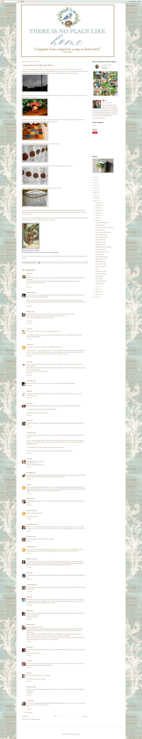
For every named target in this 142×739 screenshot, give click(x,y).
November (98, 205)
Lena (28, 362)
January (98, 294)
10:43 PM (29, 306)
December (98, 202)
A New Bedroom (99, 254)
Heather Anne (30, 559)
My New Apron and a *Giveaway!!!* (104, 227)
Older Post (84, 716)
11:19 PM (29, 356)
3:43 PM (29, 655)
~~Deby (29, 700)
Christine (29, 498)
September (98, 210)
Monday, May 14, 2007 (101, 259)
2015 (95, 182)
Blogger (78, 734)
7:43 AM (29, 681)
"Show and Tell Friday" (101, 235)
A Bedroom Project (100, 266)
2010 (95, 193)
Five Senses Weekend (100, 274)
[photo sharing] (35, 91)
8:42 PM (29, 709)
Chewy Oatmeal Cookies (101, 256)
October (98, 207)
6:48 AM (29, 467)
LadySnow (29, 536)
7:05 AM (29, 479)
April (97, 286)
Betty (28, 403)
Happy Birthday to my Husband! (103, 247)
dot (27, 484)
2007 (95, 200)
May (97, 220)
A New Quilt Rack (100, 225)
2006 (95, 297)
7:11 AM (29, 493)
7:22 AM (29, 505)
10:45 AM (29, 579)
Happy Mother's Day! (100, 261)
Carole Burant (30, 524)
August (98, 213)
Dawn (28, 459)
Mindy (28, 611)
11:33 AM (29, 591)
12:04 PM (29, 619)
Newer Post (25, 716)
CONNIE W (30, 547)
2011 (95, 190)
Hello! (97, 269)
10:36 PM (29, 287)
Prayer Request (99, 276)
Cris (28, 661)
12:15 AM (29, 386)
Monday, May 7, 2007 (100, 271)
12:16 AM (29, 398)
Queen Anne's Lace (100, 239)
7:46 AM (29, 531)
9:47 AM (29, 695)
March (97, 289)
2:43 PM (29, 641)
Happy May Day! (99, 283)
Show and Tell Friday (100, 249)
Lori (28, 673)
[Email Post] (38, 262)
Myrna (28, 344)
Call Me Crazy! (99, 278)
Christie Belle (30, 585)
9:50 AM (29, 553)
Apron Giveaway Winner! (101, 222)
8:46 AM (29, 541)
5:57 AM (29, 427)
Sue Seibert (30, 381)
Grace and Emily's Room (101, 237)
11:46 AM (29, 605)
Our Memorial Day (100, 230)
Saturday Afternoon (100, 244)
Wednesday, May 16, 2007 (102, 252)
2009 (95, 195)
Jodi (28, 329)
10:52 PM (29, 323)
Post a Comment (28, 712)
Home (55, 716)
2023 (95, 177)
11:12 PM (29, 339)
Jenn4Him (29, 472)
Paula (28, 573)
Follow (94, 125)
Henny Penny (30, 510)
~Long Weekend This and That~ (103, 232)
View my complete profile (98, 118)
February (98, 291)
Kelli (105, 100)
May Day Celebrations (101, 281)
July (97, 215)
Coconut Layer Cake (100, 242)
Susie (28, 273)
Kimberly (29, 624)
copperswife (30, 292)
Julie (28, 597)
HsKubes (29, 311)
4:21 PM (29, 667)
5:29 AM (29, 415)
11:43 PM (29, 375)
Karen (28, 647)
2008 (95, 198)
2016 (95, 180)
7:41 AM (29, 519)
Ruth (28, 391)
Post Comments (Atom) (34, 719)
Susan (28, 420)
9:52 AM (29, 567)
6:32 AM (29, 453)
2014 (95, 185)
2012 (95, 188)
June (97, 218)
